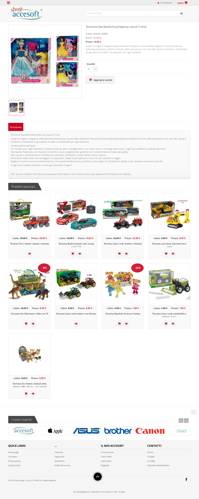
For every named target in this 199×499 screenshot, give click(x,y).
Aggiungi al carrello (102, 80)
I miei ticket (106, 461)
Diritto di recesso (62, 465)
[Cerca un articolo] (181, 6)
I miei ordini (106, 456)
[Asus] (86, 431)
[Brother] (118, 431)
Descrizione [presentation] (16, 127)
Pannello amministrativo (158, 465)
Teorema (97, 37)
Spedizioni (60, 461)
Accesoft (122, 492)
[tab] (15, 127)
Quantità (91, 64)
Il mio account (166, 2)
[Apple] (55, 431)
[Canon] (149, 431)
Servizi (150, 452)
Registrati (105, 465)
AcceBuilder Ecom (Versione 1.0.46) (103, 492)
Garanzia (59, 452)
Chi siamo (12, 456)
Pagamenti (59, 456)
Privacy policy (14, 461)
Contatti (150, 456)
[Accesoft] (23, 431)
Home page (13, 452)
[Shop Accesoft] (26, 12)
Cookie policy (14, 465)
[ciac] (181, 431)
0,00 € (180, 3)
